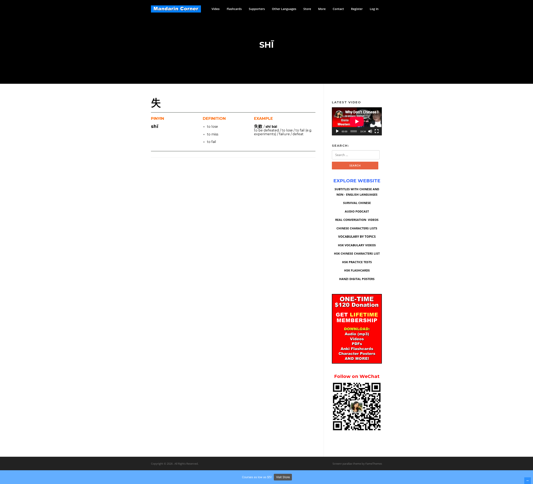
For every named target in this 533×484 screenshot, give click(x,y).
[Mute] (370, 131)
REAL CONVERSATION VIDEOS (357, 220)
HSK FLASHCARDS (357, 270)
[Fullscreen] (377, 131)
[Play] (337, 131)
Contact (338, 9)
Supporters (257, 9)
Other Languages (284, 9)
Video (216, 9)
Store (307, 9)
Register (357, 9)
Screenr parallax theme (347, 463)
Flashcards (234, 9)
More (322, 9)
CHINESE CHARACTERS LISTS (356, 228)
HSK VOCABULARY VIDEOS (357, 245)
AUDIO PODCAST (357, 211)
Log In (374, 9)
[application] (357, 121)
